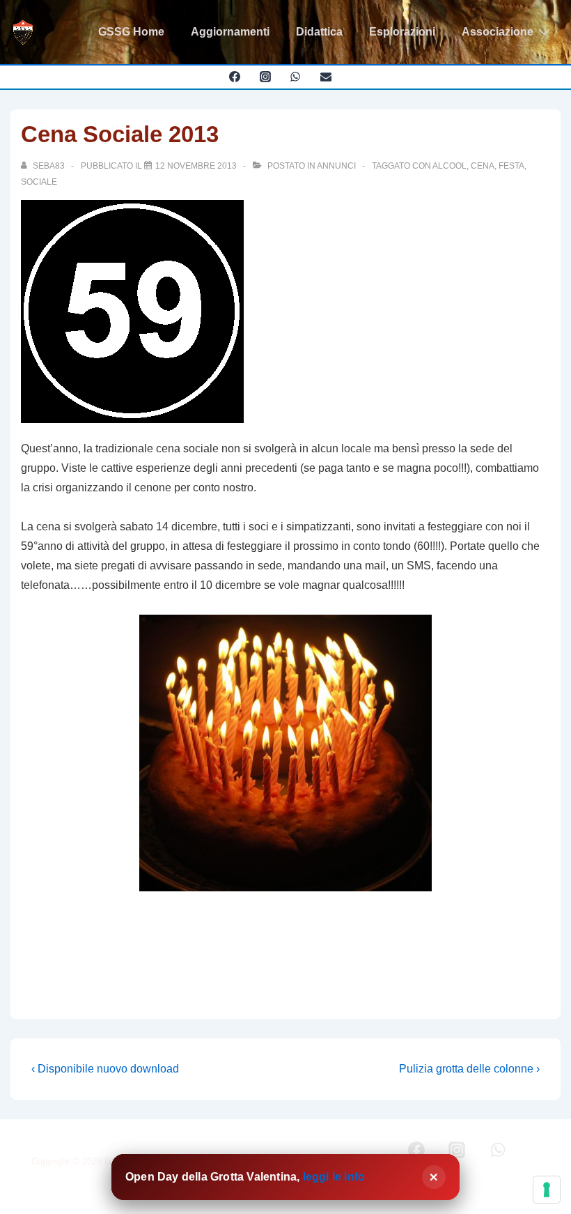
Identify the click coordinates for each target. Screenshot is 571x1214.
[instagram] (265, 77)
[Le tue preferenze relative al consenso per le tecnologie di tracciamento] (546, 1189)
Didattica (319, 32)
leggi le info (334, 1177)
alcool (449, 166)
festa (511, 166)
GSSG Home (131, 32)
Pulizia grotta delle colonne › (469, 1069)
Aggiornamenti (230, 32)
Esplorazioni (402, 32)
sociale (39, 182)
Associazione (497, 32)
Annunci (336, 166)
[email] (326, 77)
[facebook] (234, 77)
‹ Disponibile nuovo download (105, 1069)
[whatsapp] (296, 77)
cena (482, 166)
